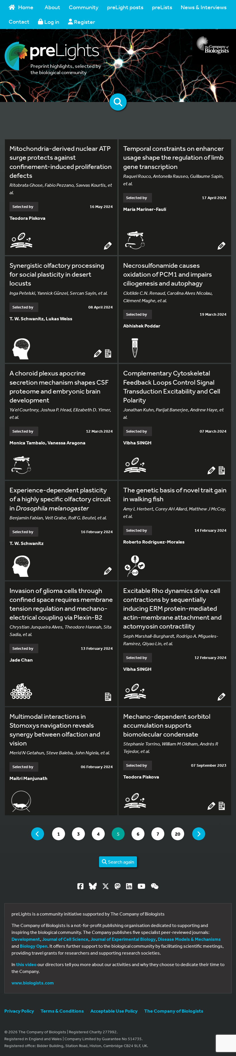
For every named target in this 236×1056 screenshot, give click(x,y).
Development (26, 939)
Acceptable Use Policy (114, 1011)
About (52, 7)
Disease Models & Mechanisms (189, 939)
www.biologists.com (33, 983)
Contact (19, 21)
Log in (51, 21)
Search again (120, 862)
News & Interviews (204, 7)
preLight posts (125, 7)
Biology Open (33, 946)
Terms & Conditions (62, 1011)
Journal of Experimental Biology (123, 939)
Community (83, 7)
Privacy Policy (19, 1011)
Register (84, 21)
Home (25, 7)
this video (26, 964)
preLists (162, 7)
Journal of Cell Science (65, 939)
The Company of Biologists (173, 1011)
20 (179, 833)
